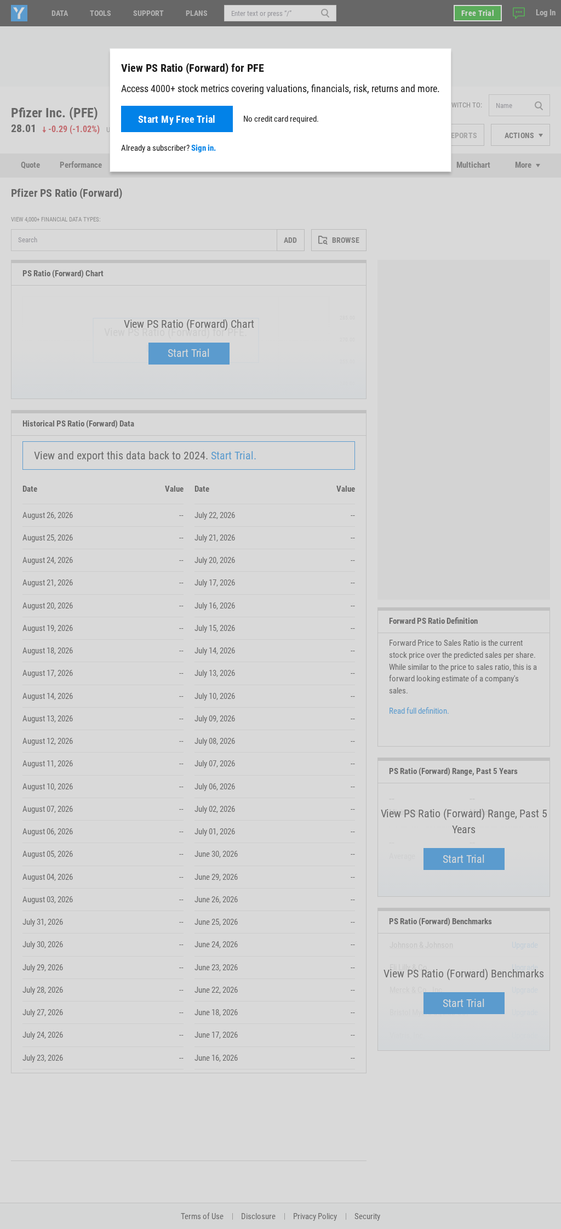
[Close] (436, 67)
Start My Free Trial (177, 119)
